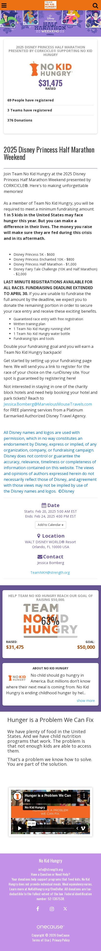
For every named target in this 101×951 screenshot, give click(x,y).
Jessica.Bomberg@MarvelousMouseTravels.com (48, 404)
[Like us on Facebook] (36, 908)
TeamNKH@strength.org (50, 572)
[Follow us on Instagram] (50, 908)
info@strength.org (50, 869)
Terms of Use (40, 939)
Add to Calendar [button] (50, 525)
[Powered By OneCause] (50, 927)
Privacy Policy (60, 939)
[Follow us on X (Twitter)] (65, 908)
